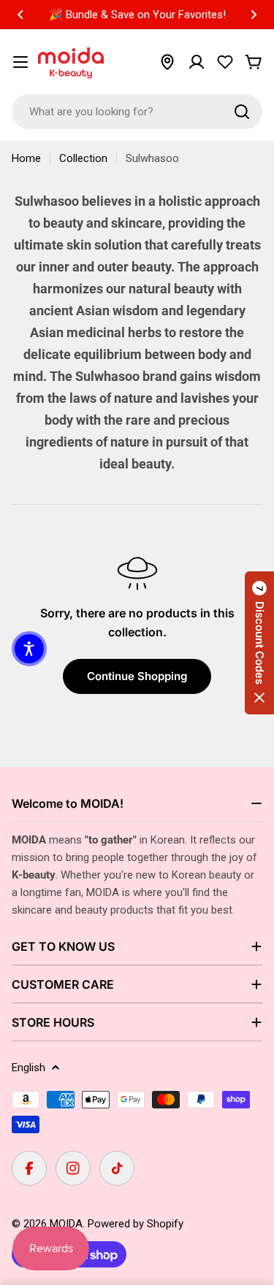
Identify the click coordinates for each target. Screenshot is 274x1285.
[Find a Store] (167, 62)
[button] (20, 14)
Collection (83, 158)
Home (26, 158)
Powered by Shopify (135, 1223)
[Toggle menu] (20, 62)
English (28, 1067)
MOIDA (66, 1223)
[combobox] (137, 111)
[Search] (242, 111)
